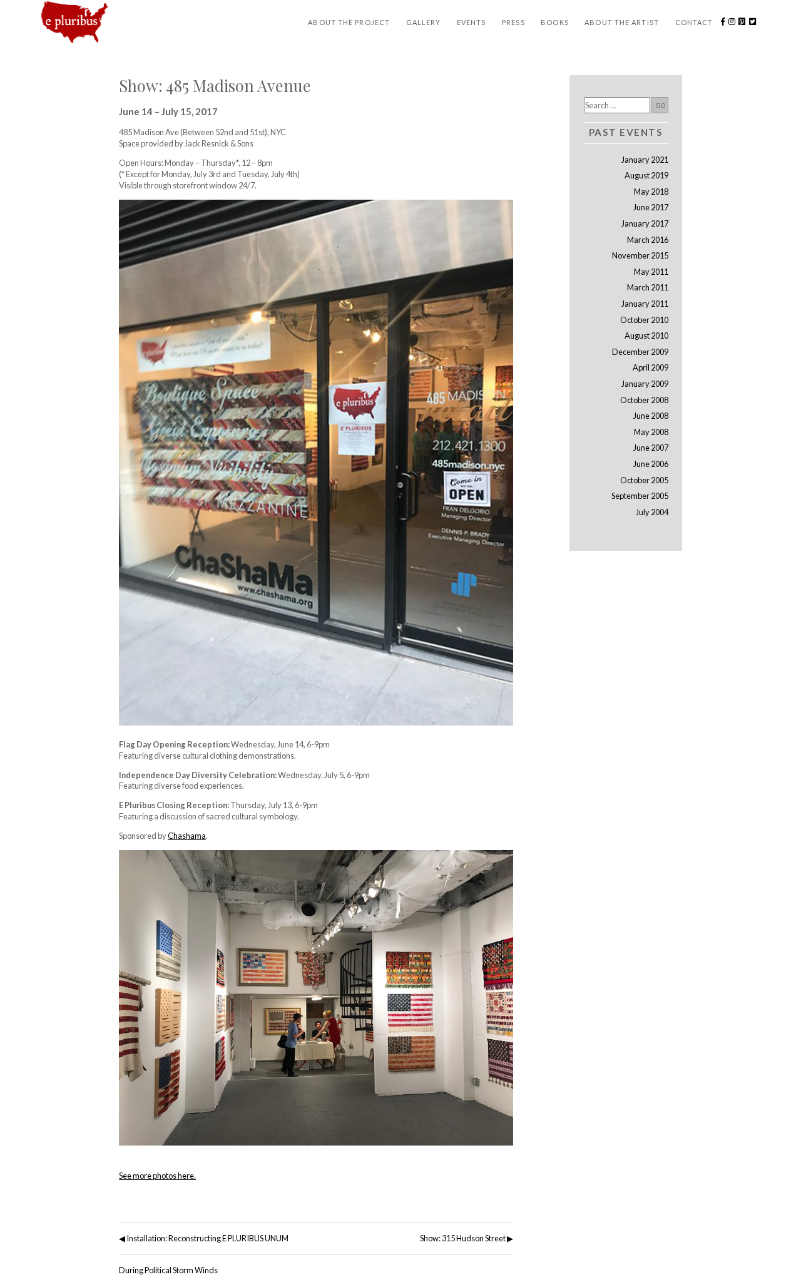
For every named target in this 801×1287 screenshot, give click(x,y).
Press (513, 22)
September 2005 (639, 496)
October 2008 (644, 400)
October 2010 (644, 320)
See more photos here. (157, 1176)
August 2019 (646, 175)
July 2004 (652, 512)
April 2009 (650, 367)
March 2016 (647, 240)
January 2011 (644, 304)
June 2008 (650, 416)
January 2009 (644, 384)
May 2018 (651, 192)
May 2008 (651, 432)
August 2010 (646, 336)
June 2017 (650, 207)
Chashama (187, 836)
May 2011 (651, 272)
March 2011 (647, 287)
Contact (694, 22)
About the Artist (621, 22)
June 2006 (650, 464)
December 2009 (640, 352)
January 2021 (644, 160)
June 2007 (650, 448)
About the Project (349, 22)
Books (555, 22)
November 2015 (640, 255)
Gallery (423, 22)
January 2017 (644, 223)
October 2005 (644, 480)
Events (471, 22)
